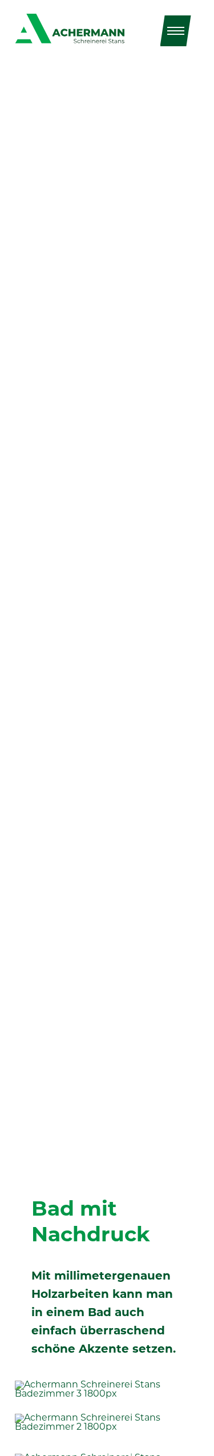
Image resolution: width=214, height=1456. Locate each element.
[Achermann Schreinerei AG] (69, 28)
